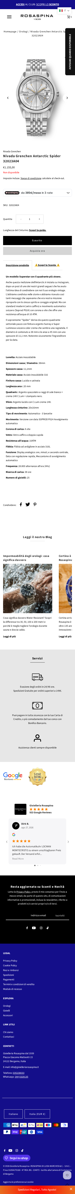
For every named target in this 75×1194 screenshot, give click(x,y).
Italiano (13, 1114)
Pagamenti (8, 979)
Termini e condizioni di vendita (18, 984)
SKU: (5, 205)
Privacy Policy (23, 892)
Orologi (23, 31)
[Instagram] (41, 929)
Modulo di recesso (12, 989)
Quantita (7, 219)
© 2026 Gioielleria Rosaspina (16, 1166)
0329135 (23, 1076)
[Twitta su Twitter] (27, 505)
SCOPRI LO (47, 4)
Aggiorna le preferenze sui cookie (18, 1182)
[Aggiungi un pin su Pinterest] (34, 505)
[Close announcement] (71, 1189)
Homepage (10, 31)
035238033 (18, 1073)
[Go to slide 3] (40, 865)
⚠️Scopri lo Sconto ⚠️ (47, 265)
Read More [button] (18, 859)
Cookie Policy (10, 965)
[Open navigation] (10, 16)
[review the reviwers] (13, 835)
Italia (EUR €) (37, 1114)
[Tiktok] (48, 929)
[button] (64, 10)
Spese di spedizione (31, 178)
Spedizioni (8, 975)
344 (17, 1076)
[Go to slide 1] (34, 865)
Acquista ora (37, 251)
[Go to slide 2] (37, 865)
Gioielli (6, 1010)
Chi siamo (8, 1032)
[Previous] (8, 98)
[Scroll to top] (67, 1184)
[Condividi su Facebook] (21, 505)
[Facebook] (27, 929)
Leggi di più (9, 636)
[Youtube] (34, 929)
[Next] (67, 98)
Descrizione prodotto (17, 265)
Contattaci (8, 1036)
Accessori (8, 1015)
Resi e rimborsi (11, 970)
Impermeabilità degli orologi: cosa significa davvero (26, 558)
